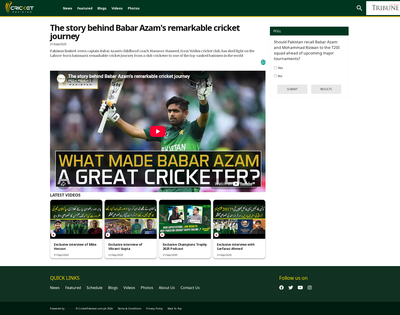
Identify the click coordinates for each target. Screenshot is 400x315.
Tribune (70, 308)
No (279, 76)
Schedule (95, 287)
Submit (292, 89)
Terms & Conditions (129, 308)
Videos (117, 8)
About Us (167, 287)
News (67, 8)
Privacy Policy (154, 308)
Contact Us (190, 287)
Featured (84, 8)
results (326, 89)
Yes (280, 68)
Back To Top (175, 308)
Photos (134, 8)
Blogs (101, 8)
